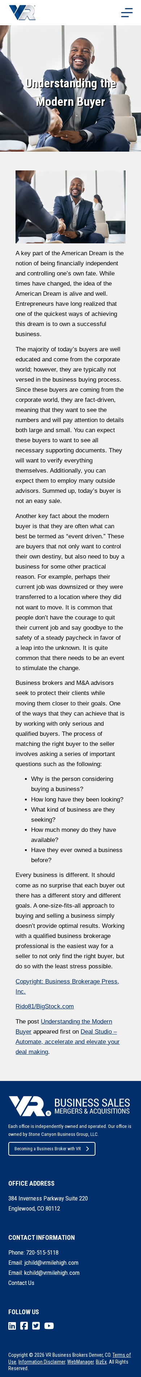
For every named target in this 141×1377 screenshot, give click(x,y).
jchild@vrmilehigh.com (51, 1262)
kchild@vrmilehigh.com (52, 1272)
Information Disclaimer (41, 1362)
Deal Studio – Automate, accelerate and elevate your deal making (68, 1041)
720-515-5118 (42, 1252)
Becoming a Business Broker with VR (47, 1148)
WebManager (80, 1362)
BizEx (101, 1362)
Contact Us (21, 1282)
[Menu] (127, 12)
